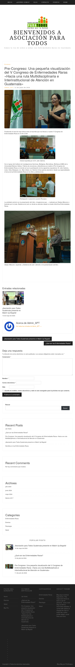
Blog (36, 2)
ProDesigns (69, 664)
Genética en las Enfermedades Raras (17, 446)
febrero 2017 (9, 498)
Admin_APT (8, 87)
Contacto (45, 2)
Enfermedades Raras (12, 519)
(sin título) (8, 429)
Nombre (5, 378)
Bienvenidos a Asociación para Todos (37, 37)
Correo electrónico (9, 383)
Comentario (6, 357)
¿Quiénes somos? (23, 2)
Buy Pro (6, 608)
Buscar (7, 405)
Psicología (8, 526)
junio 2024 (8, 490)
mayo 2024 (8, 494)
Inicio (10, 2)
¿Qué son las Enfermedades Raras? (58, 343)
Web (3, 387)
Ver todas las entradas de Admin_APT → (28, 326)
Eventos (56, 2)
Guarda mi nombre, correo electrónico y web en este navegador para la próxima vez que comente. (37, 391)
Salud (7, 530)
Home (65, 2)
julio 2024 (8, 487)
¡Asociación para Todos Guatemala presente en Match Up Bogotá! (11, 310)
